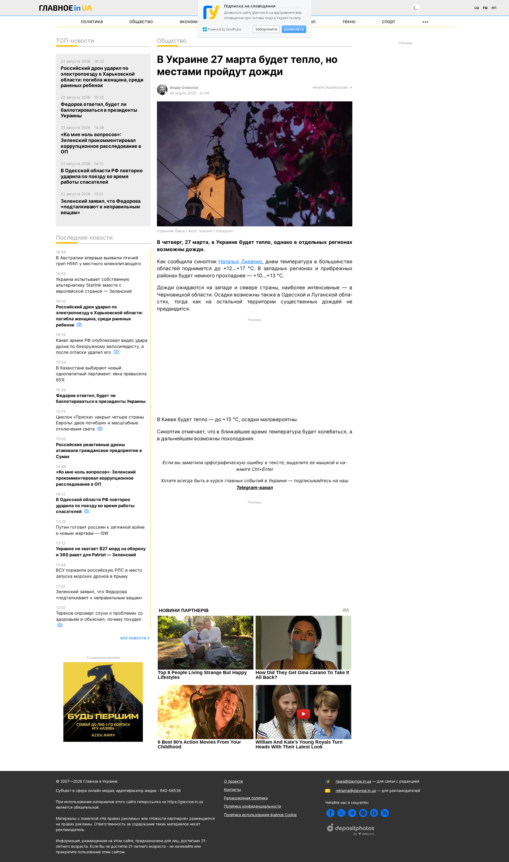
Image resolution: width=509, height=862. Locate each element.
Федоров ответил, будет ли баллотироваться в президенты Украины (101, 395)
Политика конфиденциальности (252, 806)
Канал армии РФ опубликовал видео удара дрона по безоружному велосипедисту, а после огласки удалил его (101, 343)
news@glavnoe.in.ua (353, 781)
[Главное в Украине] (65, 9)
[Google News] (374, 813)
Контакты (232, 789)
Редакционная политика (246, 798)
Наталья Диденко (240, 261)
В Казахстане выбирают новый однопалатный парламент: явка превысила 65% (101, 371)
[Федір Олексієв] (162, 93)
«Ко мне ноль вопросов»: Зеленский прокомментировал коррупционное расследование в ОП (96, 475)
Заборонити (266, 29)
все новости (133, 637)
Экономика (192, 21)
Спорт (389, 21)
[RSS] (385, 813)
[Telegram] (352, 813)
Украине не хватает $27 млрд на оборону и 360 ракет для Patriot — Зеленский (101, 549)
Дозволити (294, 29)
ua (476, 7)
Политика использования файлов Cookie (260, 814)
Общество (141, 21)
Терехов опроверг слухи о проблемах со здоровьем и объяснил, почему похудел (99, 613)
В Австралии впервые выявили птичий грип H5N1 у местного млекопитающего (98, 258)
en (494, 7)
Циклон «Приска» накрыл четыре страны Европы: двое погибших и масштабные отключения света (100, 420)
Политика (92, 21)
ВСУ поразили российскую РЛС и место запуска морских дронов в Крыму (99, 570)
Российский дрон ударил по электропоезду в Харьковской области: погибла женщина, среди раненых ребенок (99, 313)
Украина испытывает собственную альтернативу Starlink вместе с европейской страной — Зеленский (94, 282)
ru (485, 7)
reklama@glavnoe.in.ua (356, 790)
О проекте (233, 781)
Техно (349, 21)
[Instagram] (363, 813)
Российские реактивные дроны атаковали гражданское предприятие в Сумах (99, 448)
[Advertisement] (254, 366)
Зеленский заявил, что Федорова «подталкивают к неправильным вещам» (99, 592)
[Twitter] (341, 813)
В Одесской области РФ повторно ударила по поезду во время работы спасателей (95, 503)
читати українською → (332, 87)
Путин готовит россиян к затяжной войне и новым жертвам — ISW (100, 527)
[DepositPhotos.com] (351, 830)
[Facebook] (330, 813)
